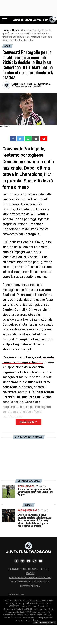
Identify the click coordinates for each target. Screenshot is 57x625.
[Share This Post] (28, 138)
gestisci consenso (16, 594)
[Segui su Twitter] (22, 561)
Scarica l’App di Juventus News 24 (23, 569)
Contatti (45, 569)
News (15, 30)
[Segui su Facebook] (16, 561)
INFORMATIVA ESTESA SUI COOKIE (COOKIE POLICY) (30, 581)
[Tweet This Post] (21, 138)
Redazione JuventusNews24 (28, 86)
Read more (27, 421)
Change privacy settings (44, 623)
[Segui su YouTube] (40, 561)
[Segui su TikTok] (34, 561)
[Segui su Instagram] (28, 561)
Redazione (30, 573)
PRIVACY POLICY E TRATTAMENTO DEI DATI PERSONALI (30, 577)
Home (6, 30)
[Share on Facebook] (13, 138)
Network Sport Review (30, 585)
